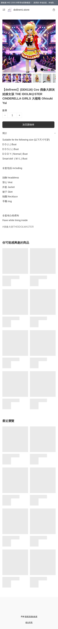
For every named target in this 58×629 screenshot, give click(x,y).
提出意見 (29, 622)
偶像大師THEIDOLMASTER (19, 227)
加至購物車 (28, 124)
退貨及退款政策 (31, 617)
